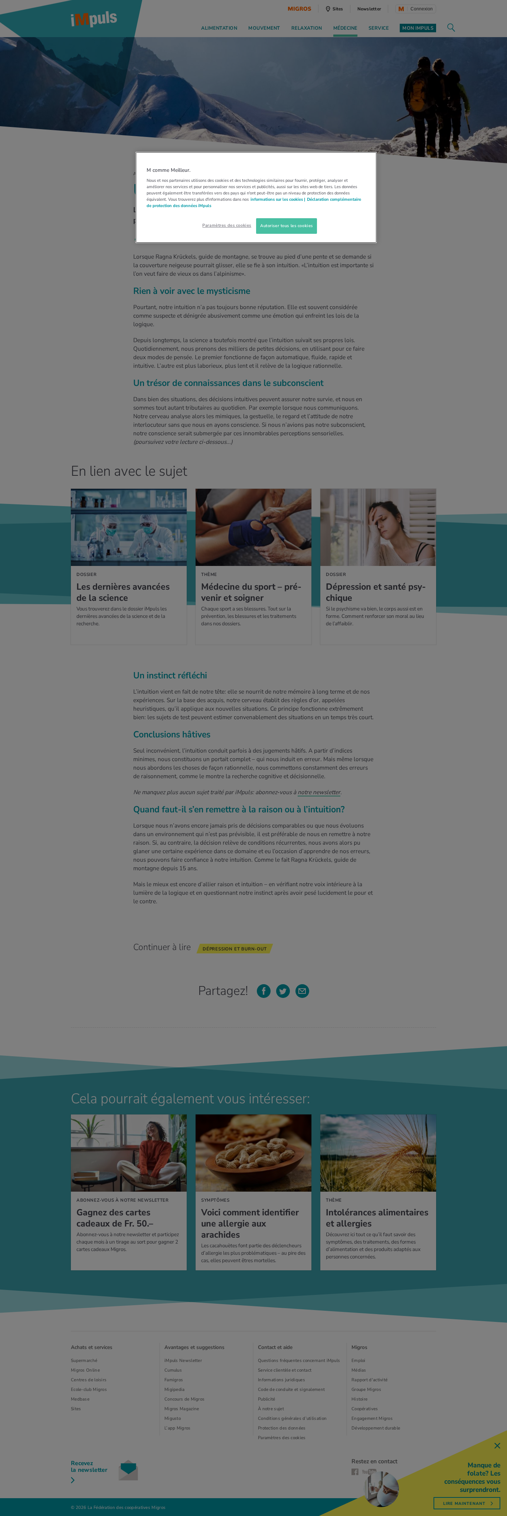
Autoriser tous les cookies (286, 226)
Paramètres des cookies (226, 225)
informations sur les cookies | (278, 199)
